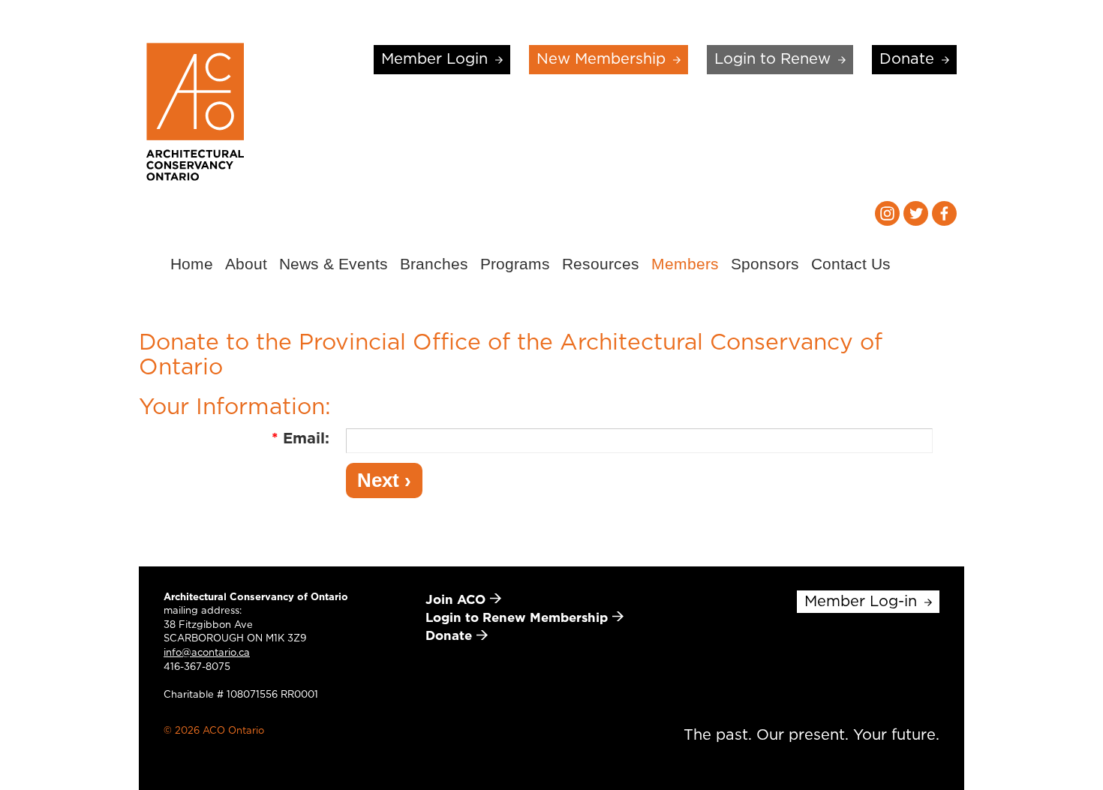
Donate (906, 59)
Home (191, 263)
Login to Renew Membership (516, 617)
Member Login (434, 59)
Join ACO (455, 599)
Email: (300, 438)
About (246, 263)
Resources (600, 263)
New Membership (601, 59)
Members (685, 263)
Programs (515, 263)
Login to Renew (772, 59)
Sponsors (765, 263)
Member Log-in (860, 601)
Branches (434, 263)
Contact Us (851, 263)
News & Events (333, 263)
